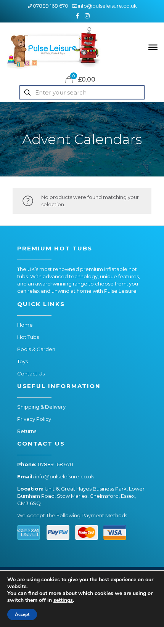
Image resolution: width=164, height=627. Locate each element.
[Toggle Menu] (153, 47)
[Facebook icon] (77, 15)
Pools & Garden (36, 349)
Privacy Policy (34, 419)
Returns (26, 431)
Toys (22, 361)
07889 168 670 (50, 6)
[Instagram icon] (87, 15)
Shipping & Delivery (41, 407)
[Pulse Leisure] (53, 47)
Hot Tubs (28, 337)
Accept (22, 614)
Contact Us (31, 373)
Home (25, 325)
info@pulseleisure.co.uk (107, 6)
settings (63, 600)
